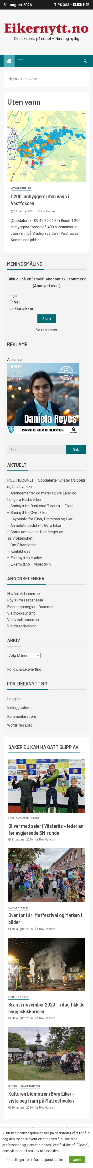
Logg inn (14, 699)
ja (15, 295)
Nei (17, 302)
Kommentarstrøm (21, 716)
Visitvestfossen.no (23, 619)
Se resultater (46, 330)
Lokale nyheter (21, 187)
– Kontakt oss (19, 551)
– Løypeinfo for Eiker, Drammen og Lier (39, 519)
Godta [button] (77, 1160)
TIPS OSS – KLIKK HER (71, 5)
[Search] (85, 60)
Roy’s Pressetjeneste (25, 600)
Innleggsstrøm (19, 707)
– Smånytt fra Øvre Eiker (27, 512)
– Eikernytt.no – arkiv (24, 558)
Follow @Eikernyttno (24, 669)
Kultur (12, 1086)
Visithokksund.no (21, 613)
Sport (35, 818)
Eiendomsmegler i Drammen (30, 607)
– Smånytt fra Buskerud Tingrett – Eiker (40, 506)
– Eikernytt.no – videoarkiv (29, 564)
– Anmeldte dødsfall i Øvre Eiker (34, 525)
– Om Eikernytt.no (21, 545)
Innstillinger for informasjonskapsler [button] (35, 1160)
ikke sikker (24, 308)
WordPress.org (19, 725)
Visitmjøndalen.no (21, 626)
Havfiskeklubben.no (23, 593)
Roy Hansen (49, 211)
